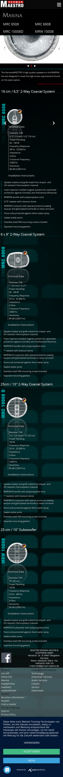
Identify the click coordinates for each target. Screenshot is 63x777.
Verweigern (31, 742)
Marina (12, 15)
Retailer (5, 693)
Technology (38, 673)
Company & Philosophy (44, 670)
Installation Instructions (21, 175)
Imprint (5, 711)
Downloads (37, 690)
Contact (36, 683)
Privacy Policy (8, 714)
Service (35, 687)
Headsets (6, 687)
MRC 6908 (43, 24)
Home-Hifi (6, 676)
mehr (31, 760)
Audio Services (39, 680)
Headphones (8, 683)
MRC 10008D (13, 31)
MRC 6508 (11, 24)
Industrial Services (42, 676)
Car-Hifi (5, 673)
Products (6, 670)
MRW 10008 (44, 31)
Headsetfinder (8, 690)
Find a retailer (8, 704)
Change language (10, 707)
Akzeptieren (31, 751)
